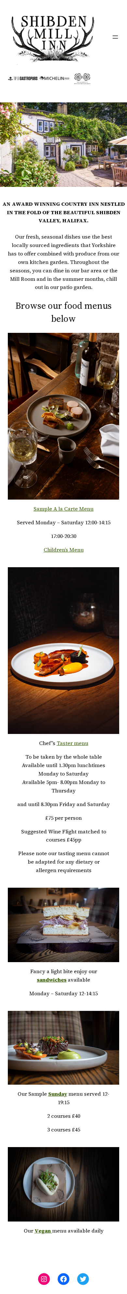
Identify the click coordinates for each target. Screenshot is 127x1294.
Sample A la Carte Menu (63, 508)
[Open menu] (115, 37)
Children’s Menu (64, 549)
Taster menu (72, 743)
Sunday (57, 1093)
